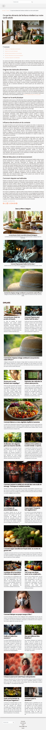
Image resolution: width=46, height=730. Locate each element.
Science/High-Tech (23, 726)
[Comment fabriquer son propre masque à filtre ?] (23, 601)
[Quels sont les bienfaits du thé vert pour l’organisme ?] (12, 692)
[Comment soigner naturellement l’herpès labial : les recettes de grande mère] (23, 536)
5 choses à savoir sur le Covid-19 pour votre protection (19, 677)
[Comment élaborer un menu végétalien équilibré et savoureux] (23, 409)
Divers (23, 728)
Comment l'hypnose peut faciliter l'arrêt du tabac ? (23, 264)
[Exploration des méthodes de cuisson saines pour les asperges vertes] (33, 374)
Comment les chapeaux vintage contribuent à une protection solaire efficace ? (23, 293)
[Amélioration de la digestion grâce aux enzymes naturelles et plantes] (12, 437)
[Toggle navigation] (3, 6)
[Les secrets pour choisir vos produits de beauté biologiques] (23, 222)
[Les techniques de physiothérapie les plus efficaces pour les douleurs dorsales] (12, 501)
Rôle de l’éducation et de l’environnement (14, 55)
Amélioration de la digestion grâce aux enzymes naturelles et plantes (12, 445)
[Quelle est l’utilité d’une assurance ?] (12, 629)
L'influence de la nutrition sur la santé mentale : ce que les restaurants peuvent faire (33, 445)
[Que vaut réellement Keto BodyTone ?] (33, 629)
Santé (8, 10)
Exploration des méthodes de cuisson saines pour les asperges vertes (33, 383)
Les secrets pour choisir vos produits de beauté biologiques (23, 235)
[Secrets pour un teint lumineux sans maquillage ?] (12, 374)
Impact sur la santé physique (11, 51)
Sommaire (7, 47)
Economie (23, 721)
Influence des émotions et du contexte (13, 53)
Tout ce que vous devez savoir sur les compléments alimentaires (33, 574)
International (23, 723)
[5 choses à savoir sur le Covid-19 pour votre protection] (23, 664)
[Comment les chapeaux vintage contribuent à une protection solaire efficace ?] (23, 280)
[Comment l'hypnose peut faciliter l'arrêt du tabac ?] (23, 251)
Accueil (3, 10)
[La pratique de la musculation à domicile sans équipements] (12, 565)
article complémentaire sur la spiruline (32, 94)
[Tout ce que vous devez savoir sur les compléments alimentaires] (33, 565)
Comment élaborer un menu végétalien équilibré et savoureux (22, 422)
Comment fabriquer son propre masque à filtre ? (18, 614)
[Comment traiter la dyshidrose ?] (33, 692)
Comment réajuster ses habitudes (12, 57)
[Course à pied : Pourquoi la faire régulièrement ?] (33, 501)
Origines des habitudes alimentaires (12, 49)
